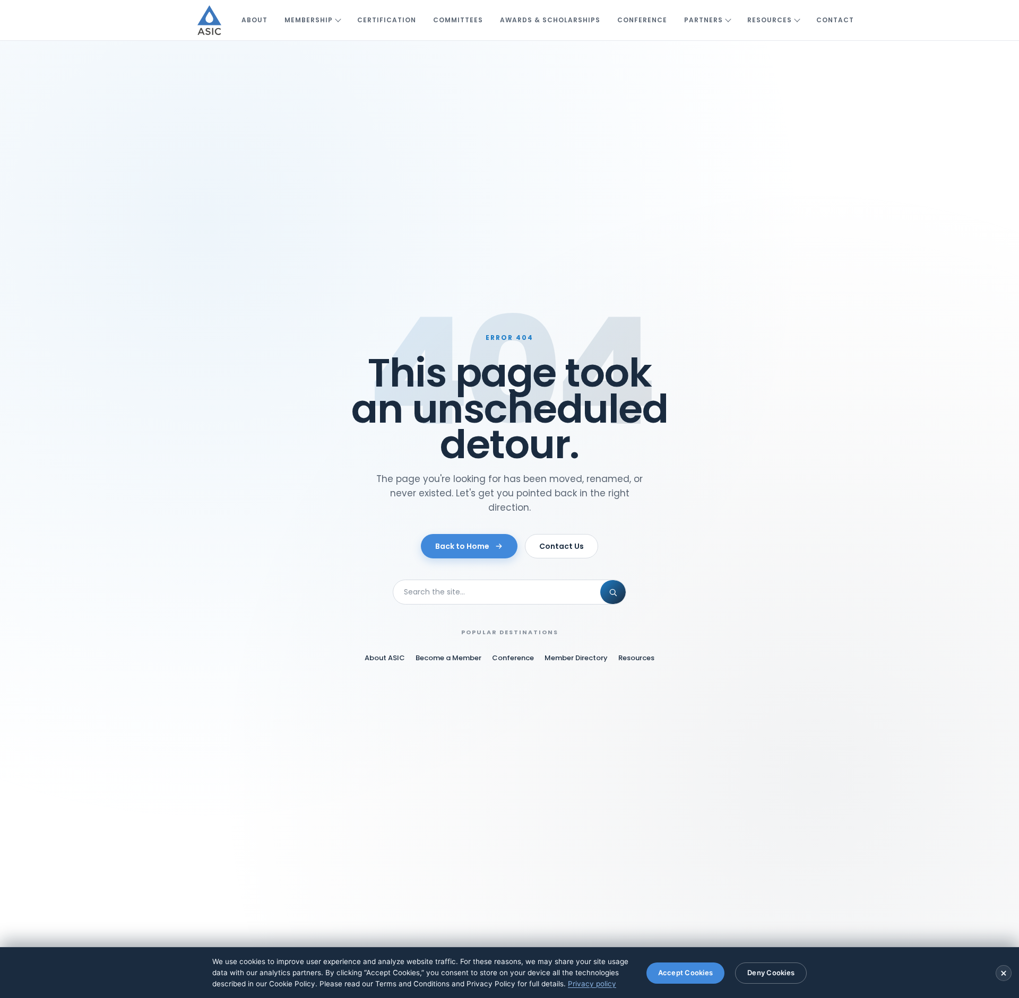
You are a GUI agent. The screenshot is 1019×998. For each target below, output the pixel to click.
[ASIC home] (209, 20)
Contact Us (561, 546)
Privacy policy (592, 983)
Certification (386, 19)
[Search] (613, 592)
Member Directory (576, 658)
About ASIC (385, 658)
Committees (458, 19)
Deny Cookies (771, 972)
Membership (308, 19)
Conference (642, 19)
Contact (835, 19)
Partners (703, 19)
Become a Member (448, 658)
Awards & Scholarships (550, 19)
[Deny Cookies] (1004, 973)
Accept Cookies (685, 972)
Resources (769, 19)
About (254, 19)
